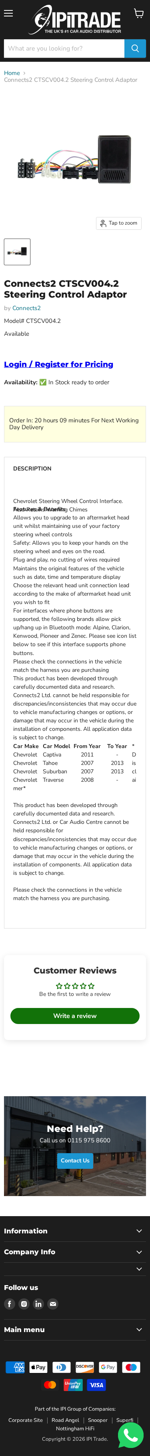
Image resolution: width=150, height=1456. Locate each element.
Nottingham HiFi (75, 1428)
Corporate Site (25, 1420)
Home (12, 73)
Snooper (98, 1420)
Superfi (124, 1420)
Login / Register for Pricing (58, 364)
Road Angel (65, 1420)
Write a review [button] (75, 1016)
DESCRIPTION (32, 468)
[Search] (135, 48)
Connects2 (26, 308)
